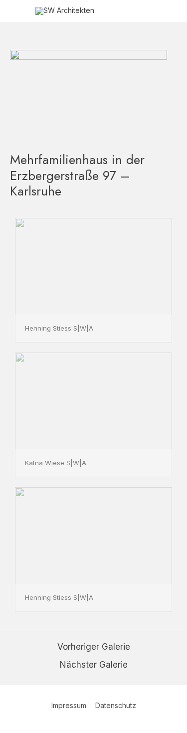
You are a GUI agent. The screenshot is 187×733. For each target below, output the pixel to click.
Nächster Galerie (94, 665)
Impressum (68, 705)
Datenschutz (115, 705)
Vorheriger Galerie (93, 647)
